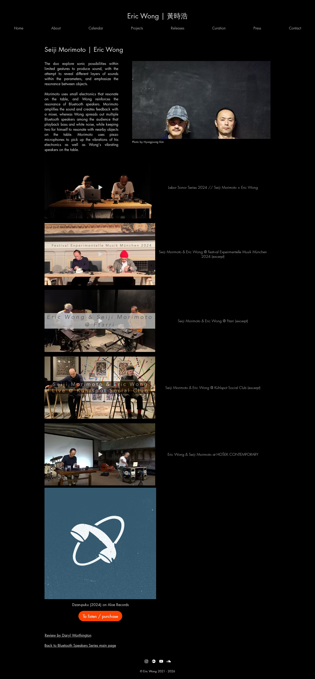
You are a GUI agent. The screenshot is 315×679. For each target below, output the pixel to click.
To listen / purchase (100, 616)
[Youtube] (161, 661)
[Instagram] (146, 661)
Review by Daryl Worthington (68, 635)
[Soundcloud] (168, 661)
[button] (96, 28)
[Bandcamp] (154, 661)
